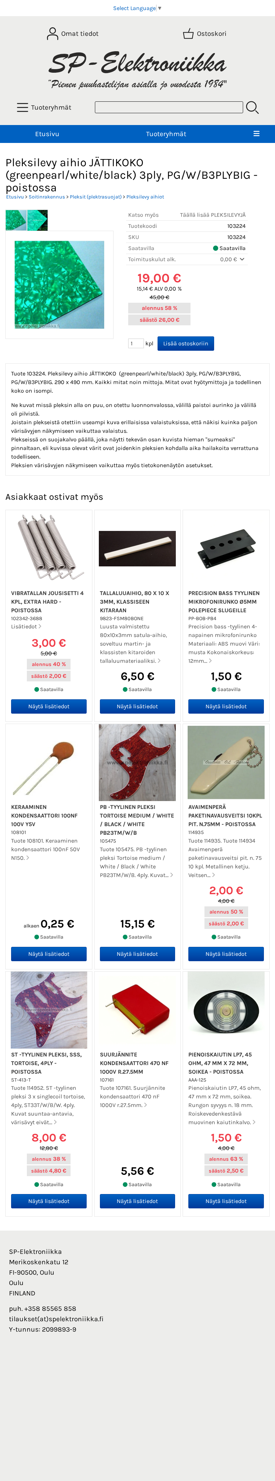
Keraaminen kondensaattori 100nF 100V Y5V (44, 816)
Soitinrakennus (47, 197)
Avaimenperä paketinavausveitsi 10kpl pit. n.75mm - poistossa (225, 816)
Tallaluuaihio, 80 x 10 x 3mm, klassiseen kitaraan (134, 602)
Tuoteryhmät (166, 134)
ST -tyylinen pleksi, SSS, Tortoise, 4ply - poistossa (46, 1063)
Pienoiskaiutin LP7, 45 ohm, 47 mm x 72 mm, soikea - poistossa (220, 1063)
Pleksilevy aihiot (145, 197)
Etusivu (47, 134)
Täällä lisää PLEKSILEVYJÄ (213, 214)
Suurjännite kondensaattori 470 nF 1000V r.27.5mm (134, 1063)
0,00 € (229, 259)
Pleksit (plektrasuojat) (96, 197)
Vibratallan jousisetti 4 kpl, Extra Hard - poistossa (47, 602)
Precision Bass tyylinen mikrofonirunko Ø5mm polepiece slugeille (224, 602)
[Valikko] (256, 134)
